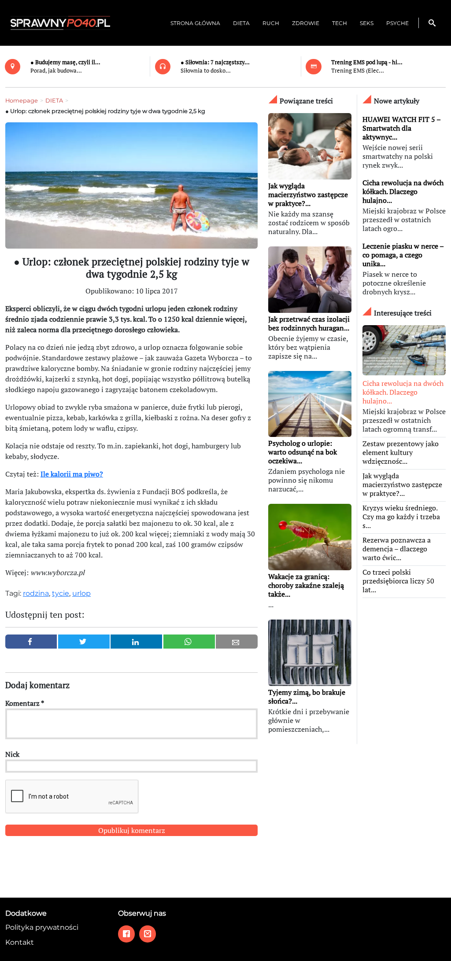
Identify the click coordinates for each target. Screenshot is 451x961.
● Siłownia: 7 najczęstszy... (215, 62)
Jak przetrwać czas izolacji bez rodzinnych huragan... (309, 323)
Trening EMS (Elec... (357, 70)
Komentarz (24, 703)
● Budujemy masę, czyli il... (65, 62)
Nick (12, 754)
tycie (60, 593)
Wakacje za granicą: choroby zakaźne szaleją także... (306, 585)
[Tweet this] (84, 642)
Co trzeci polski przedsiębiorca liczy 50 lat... (398, 580)
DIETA (54, 100)
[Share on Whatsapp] (189, 642)
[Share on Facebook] (31, 642)
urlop (81, 593)
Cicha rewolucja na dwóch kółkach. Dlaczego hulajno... (403, 191)
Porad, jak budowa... (56, 70)
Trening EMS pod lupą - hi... (367, 62)
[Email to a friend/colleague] (237, 642)
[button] (432, 22)
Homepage (21, 100)
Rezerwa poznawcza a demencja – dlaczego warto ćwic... (396, 548)
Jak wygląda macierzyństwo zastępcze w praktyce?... (308, 194)
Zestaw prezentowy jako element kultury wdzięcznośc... (400, 452)
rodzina (36, 593)
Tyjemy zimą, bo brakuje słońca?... (306, 696)
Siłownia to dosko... (206, 70)
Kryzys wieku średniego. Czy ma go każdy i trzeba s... (401, 516)
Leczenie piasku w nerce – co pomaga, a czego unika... (403, 254)
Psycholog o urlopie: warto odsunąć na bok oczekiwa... (302, 452)
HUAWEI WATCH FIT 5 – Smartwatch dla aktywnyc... (401, 128)
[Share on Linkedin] (136, 642)
